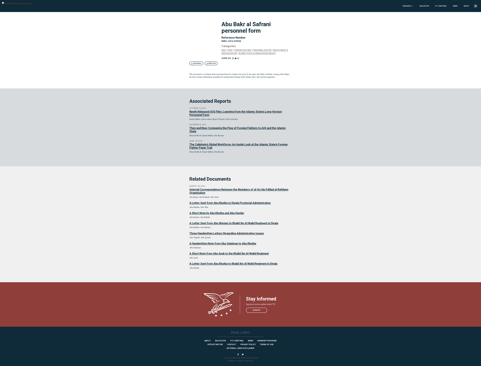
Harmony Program (267, 341)
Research (407, 6)
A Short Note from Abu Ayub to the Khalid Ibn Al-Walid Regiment (229, 253)
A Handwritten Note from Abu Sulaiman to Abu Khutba (222, 243)
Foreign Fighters (242, 50)
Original (197, 63)
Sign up (256, 310)
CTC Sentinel (441, 6)
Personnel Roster (262, 50)
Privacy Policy (248, 344)
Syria (229, 50)
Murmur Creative (245, 361)
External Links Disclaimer (240, 348)
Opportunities (215, 344)
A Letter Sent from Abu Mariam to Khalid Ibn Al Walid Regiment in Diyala (233, 223)
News (455, 6)
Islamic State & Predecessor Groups (257, 53)
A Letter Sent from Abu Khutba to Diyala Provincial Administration (230, 202)
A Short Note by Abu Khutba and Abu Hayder (216, 213)
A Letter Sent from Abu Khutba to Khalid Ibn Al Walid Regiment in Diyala (233, 263)
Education (424, 6)
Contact (231, 344)
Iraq (223, 50)
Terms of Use (267, 344)
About (466, 6)
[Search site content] (475, 6)
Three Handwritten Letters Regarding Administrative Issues (226, 233)
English (212, 63)
